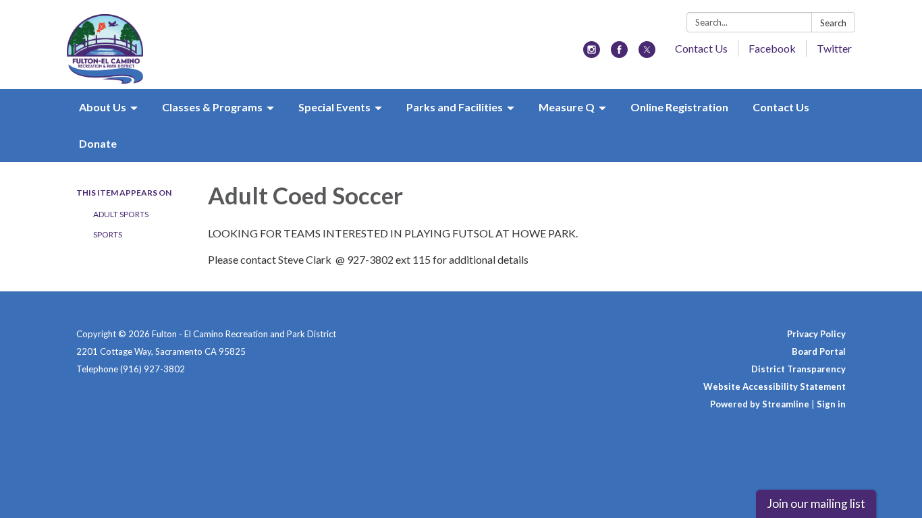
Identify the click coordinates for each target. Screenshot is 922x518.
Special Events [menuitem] (334, 106)
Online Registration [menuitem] (679, 106)
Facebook (772, 48)
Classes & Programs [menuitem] (212, 106)
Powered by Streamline (759, 404)
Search (833, 23)
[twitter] (647, 53)
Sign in (831, 404)
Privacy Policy (816, 333)
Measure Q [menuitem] (567, 106)
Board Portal (819, 351)
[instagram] (591, 53)
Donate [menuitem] (98, 143)
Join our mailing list (816, 503)
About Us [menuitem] (102, 106)
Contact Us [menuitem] (781, 106)
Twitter (834, 48)
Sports (107, 234)
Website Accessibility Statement (774, 386)
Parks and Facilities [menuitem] (454, 106)
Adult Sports (120, 214)
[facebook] (619, 53)
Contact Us (701, 48)
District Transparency (798, 369)
